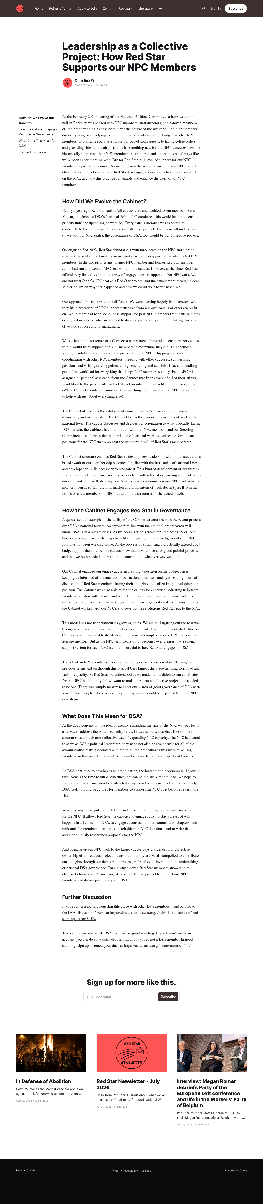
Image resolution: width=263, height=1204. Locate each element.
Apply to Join (87, 8)
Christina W (84, 80)
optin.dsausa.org (115, 939)
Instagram (130, 1170)
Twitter (115, 1170)
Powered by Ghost (235, 1170)
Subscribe (236, 8)
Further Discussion (32, 152)
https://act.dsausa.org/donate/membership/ (157, 945)
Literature (145, 8)
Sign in (216, 8)
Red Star (21, 1170)
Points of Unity (60, 8)
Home (38, 8)
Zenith (107, 8)
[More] (160, 9)
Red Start (125, 8)
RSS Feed (145, 1170)
